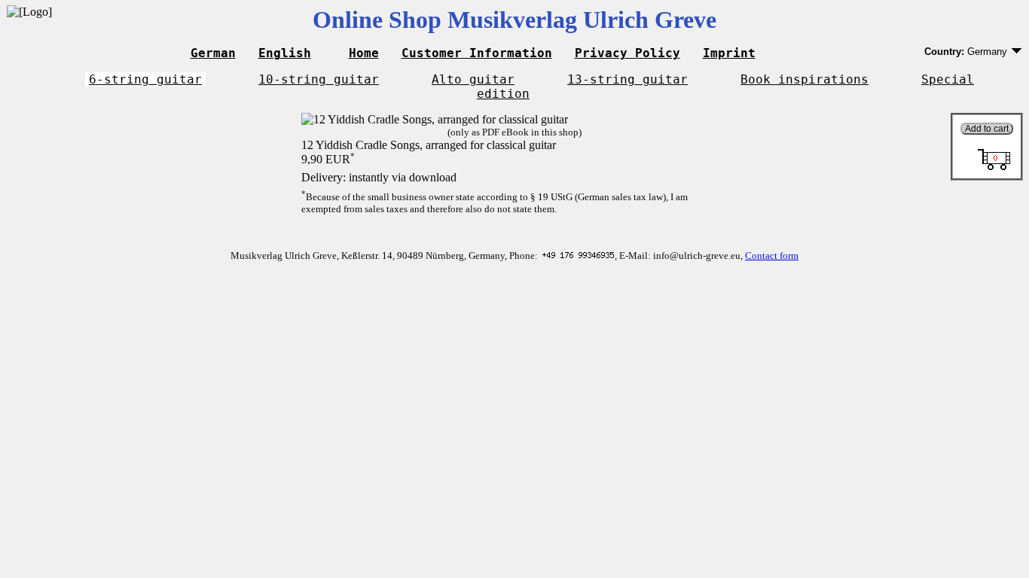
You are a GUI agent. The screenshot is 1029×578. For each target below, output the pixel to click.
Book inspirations (804, 79)
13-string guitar (627, 79)
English (284, 53)
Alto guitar (473, 79)
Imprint (729, 53)
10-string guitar (318, 79)
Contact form (771, 255)
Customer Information (477, 53)
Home (364, 53)
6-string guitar (145, 79)
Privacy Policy (627, 53)
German (213, 53)
